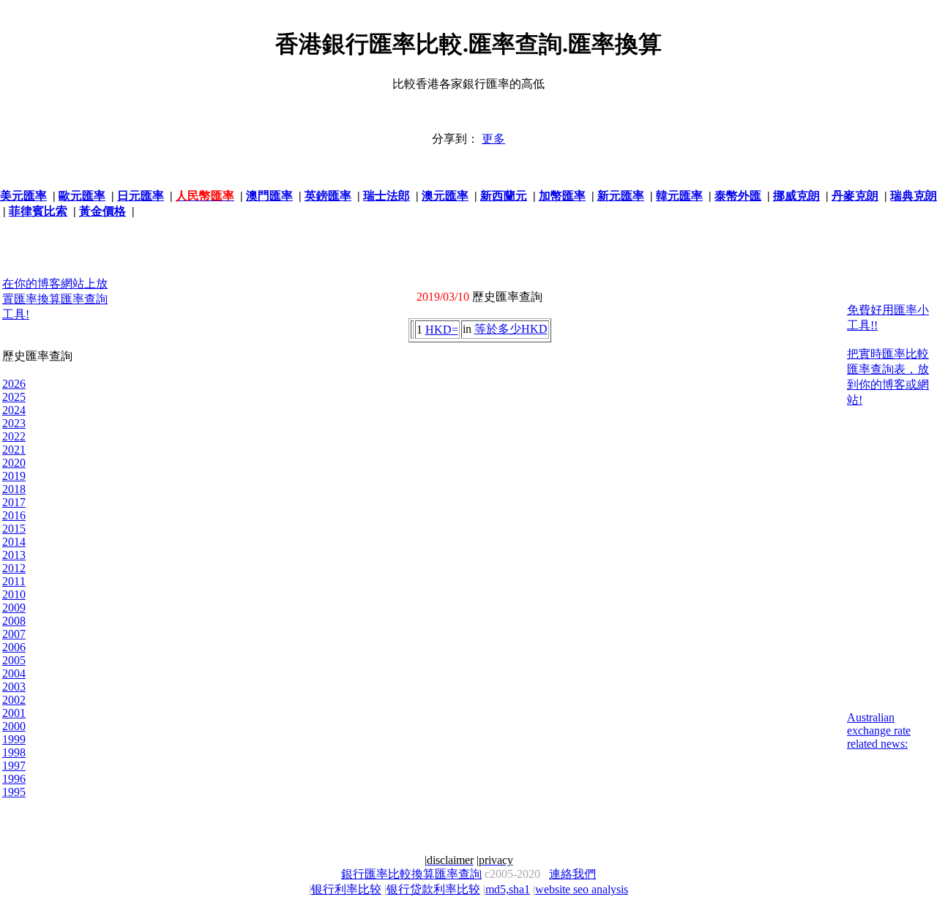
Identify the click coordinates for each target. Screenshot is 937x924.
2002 (14, 700)
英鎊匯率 (328, 195)
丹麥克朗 (855, 195)
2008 (14, 621)
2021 (14, 449)
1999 (14, 739)
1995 (14, 792)
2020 (14, 463)
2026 (14, 384)
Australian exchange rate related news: (879, 730)
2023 (14, 423)
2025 (14, 397)
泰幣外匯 (737, 195)
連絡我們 (572, 874)
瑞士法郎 (386, 195)
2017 (14, 502)
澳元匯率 (445, 195)
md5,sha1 (507, 889)
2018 (14, 489)
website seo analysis (581, 889)
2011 (14, 581)
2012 (14, 568)
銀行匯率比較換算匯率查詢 (411, 874)
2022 (14, 436)
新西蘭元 (503, 195)
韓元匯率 (679, 195)
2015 (14, 528)
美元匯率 (23, 195)
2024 (14, 410)
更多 (493, 138)
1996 (14, 779)
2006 (14, 647)
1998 (14, 752)
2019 (14, 476)
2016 (14, 515)
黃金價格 (102, 211)
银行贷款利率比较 (433, 889)
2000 (14, 726)
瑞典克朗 (913, 195)
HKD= (441, 329)
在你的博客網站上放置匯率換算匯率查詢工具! (55, 298)
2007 (14, 634)
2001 (14, 713)
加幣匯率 (562, 195)
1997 (14, 765)
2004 (14, 673)
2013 (14, 555)
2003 (14, 686)
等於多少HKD (511, 329)
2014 (14, 542)
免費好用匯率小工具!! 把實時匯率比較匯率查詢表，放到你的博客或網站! (888, 355)
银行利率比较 (346, 889)
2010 (14, 594)
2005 (14, 660)
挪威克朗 (796, 195)
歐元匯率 (82, 195)
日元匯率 (140, 195)
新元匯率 (620, 195)
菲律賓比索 (38, 211)
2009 (14, 607)
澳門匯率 (269, 195)
